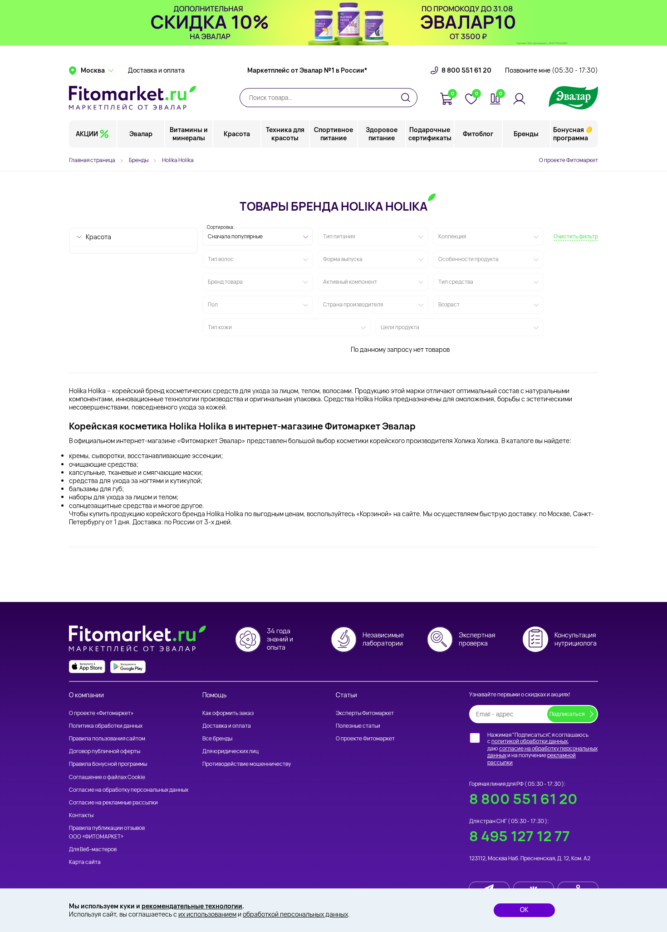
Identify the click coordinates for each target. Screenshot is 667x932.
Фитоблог (478, 133)
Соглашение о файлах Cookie (107, 777)
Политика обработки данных (105, 726)
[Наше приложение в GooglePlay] (128, 666)
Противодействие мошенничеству (246, 764)
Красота (237, 133)
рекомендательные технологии (192, 906)
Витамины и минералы (189, 133)
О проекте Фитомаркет (568, 160)
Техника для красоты (285, 133)
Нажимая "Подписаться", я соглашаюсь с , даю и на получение (542, 748)
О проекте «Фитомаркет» (101, 713)
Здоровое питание (381, 133)
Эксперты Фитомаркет (365, 713)
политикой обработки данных (529, 741)
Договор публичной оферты (104, 751)
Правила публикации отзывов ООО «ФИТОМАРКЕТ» (107, 832)
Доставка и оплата (156, 70)
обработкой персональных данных (295, 914)
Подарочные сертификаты (429, 133)
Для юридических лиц (230, 751)
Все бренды (217, 738)
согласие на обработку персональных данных (542, 752)
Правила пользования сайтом (107, 738)
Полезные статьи (358, 726)
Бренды (526, 133)
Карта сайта (85, 862)
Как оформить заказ (228, 713)
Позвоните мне (551, 70)
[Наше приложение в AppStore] (87, 666)
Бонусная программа (570, 133)
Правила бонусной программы (108, 764)
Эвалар (140, 133)
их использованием (207, 914)
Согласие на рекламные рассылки (113, 802)
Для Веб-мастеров (93, 849)
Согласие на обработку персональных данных (128, 790)
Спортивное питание (333, 133)
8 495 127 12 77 (519, 836)
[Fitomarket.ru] (132, 97)
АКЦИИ (87, 133)
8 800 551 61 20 (466, 70)
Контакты (81, 815)
